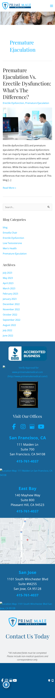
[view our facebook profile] (14, 426)
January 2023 (9, 298)
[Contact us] (49, 680)
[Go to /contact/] (27, 450)
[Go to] (27, 461)
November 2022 (11, 309)
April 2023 (8, 283)
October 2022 (10, 314)
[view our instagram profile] (23, 426)
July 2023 (7, 272)
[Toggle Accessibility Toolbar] (6, 684)
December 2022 (11, 304)
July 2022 (7, 330)
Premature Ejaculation (37, 103)
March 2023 (9, 288)
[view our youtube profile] (41, 426)
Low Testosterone (12, 243)
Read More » (9, 188)
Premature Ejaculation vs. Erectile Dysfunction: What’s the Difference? (27, 83)
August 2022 (9, 325)
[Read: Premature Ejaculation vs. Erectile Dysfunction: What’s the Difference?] (27, 123)
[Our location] (52, 680)
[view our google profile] (32, 426)
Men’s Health (10, 248)
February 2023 (10, 293)
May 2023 (8, 278)
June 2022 (8, 335)
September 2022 (11, 319)
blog (5, 227)
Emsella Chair (10, 232)
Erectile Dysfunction (13, 103)
